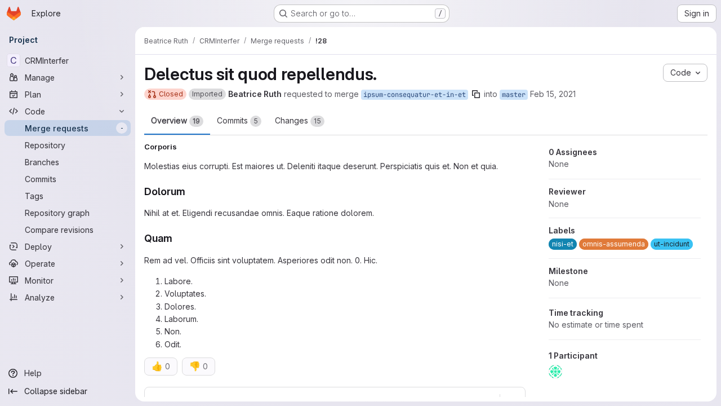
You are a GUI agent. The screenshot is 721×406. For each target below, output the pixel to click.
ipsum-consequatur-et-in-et (414, 94)
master (514, 94)
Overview (175, 120)
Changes (298, 120)
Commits (237, 120)
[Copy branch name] (476, 94)
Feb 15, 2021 (553, 94)
